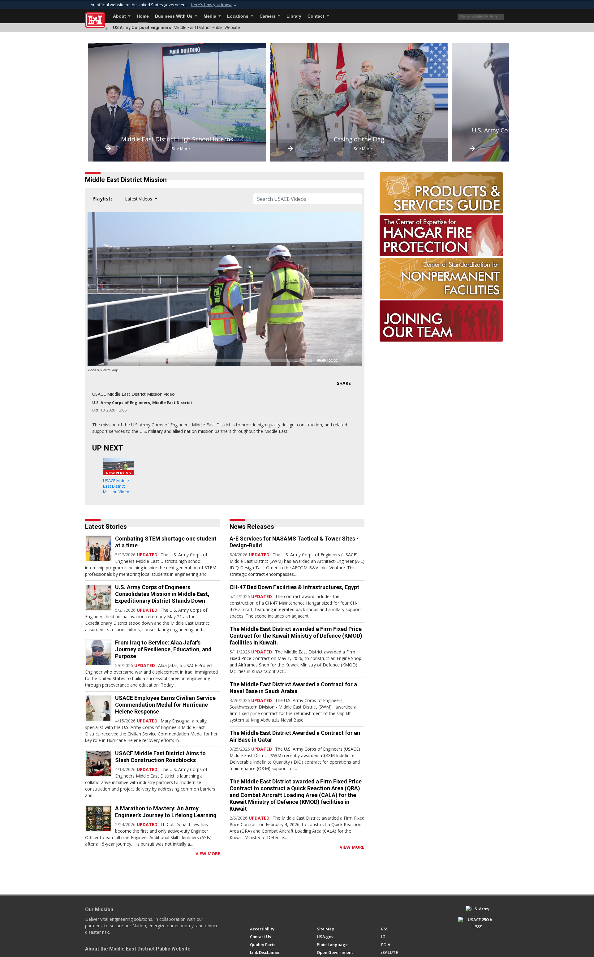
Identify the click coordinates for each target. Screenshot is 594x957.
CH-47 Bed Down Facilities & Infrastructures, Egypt (294, 587)
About (120, 16)
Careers (268, 16)
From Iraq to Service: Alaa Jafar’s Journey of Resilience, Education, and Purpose (163, 649)
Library (293, 16)
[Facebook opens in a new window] (253, 911)
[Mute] (344, 360)
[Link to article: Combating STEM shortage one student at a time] (98, 548)
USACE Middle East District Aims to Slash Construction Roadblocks (160, 756)
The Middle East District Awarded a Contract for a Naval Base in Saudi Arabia (293, 687)
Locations (238, 16)
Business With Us (174, 16)
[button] (214, 5)
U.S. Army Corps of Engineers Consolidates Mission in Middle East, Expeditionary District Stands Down (162, 594)
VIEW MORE (208, 853)
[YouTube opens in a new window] (264, 911)
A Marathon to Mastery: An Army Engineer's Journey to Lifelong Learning (166, 811)
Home (143, 16)
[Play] (96, 360)
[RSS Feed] (87, 853)
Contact (316, 16)
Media (210, 16)
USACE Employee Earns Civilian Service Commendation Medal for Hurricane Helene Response (165, 705)
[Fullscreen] (354, 360)
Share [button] (344, 383)
